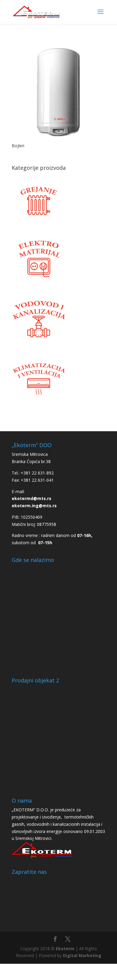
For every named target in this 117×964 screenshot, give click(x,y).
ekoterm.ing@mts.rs (34, 505)
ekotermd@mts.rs (31, 498)
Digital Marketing (82, 955)
